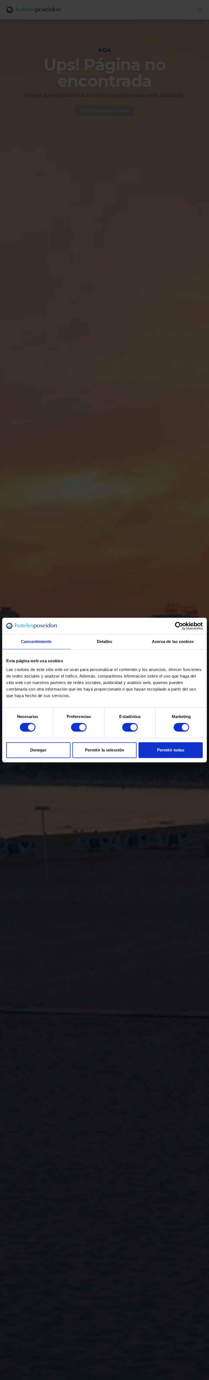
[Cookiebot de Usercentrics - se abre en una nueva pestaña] (179, 626)
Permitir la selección (104, 750)
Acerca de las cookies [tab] (173, 641)
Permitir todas (170, 750)
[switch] (79, 727)
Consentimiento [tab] (36, 641)
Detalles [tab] (104, 641)
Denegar (38, 750)
